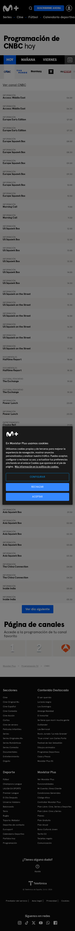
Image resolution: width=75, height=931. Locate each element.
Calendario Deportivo (13, 834)
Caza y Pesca (44, 756)
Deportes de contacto (13, 825)
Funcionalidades (46, 784)
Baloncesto (8, 806)
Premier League (11, 793)
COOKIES (65, 901)
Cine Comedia (10, 711)
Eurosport (8, 829)
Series (7, 17)
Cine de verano (10, 724)
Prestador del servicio (16, 901)
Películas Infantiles (12, 729)
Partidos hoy (9, 838)
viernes (50, 60)
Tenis (5, 811)
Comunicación (45, 843)
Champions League (12, 784)
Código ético (44, 797)
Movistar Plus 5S (45, 761)
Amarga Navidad (46, 711)
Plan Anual (43, 825)
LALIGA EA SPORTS (12, 788)
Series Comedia (10, 747)
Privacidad (51, 901)
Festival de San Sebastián (50, 743)
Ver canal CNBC (14, 85)
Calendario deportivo (59, 17)
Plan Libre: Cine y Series (49, 811)
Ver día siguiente (37, 609)
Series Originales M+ (13, 738)
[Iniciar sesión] (69, 8)
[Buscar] (30, 8)
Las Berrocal (44, 729)
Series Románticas (12, 743)
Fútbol (33, 17)
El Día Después (10, 797)
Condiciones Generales (49, 793)
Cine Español (9, 706)
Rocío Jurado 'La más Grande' (52, 734)
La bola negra (44, 702)
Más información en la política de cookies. (37, 466)
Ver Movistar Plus (46, 779)
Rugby (6, 815)
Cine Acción (9, 715)
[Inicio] (11, 8)
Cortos (6, 720)
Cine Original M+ (11, 702)
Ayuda (38, 871)
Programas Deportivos (48, 752)
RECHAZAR (37, 486)
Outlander (43, 724)
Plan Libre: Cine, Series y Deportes (54, 806)
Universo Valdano (11, 802)
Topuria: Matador (11, 820)
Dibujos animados (46, 747)
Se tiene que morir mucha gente (53, 720)
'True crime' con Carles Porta (52, 738)
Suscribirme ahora (49, 8)
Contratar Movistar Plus (49, 802)
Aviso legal (37, 901)
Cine (20, 17)
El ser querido (44, 697)
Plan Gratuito (44, 820)
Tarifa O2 (42, 834)
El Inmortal (43, 715)
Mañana (28, 60)
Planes (41, 815)
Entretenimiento (11, 756)
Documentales (10, 752)
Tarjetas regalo (45, 838)
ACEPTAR (37, 496)
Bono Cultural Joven (48, 829)
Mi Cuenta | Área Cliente (50, 788)
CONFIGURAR (37, 477)
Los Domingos (44, 706)
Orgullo (6, 761)
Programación (10, 843)
